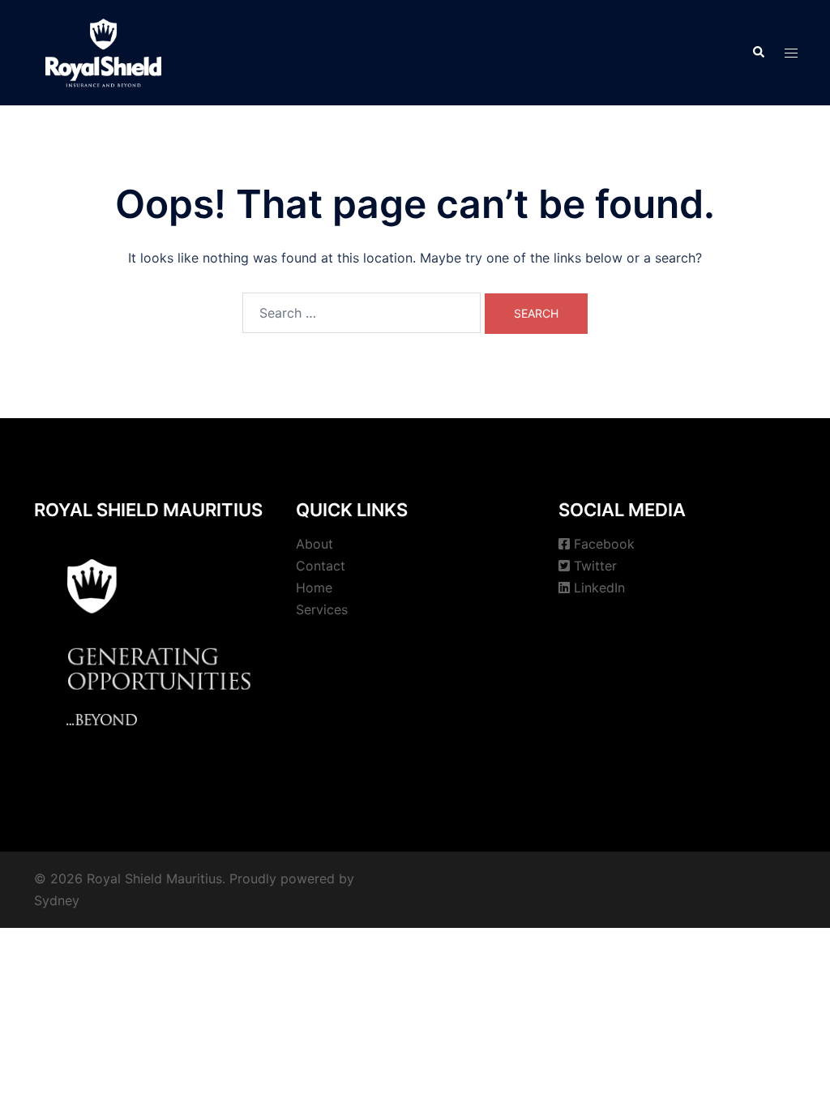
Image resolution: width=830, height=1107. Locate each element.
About (314, 544)
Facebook (604, 544)
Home (314, 587)
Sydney (56, 900)
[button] (757, 52)
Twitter (595, 566)
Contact (320, 566)
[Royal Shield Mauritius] (103, 51)
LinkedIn (599, 587)
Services (322, 609)
